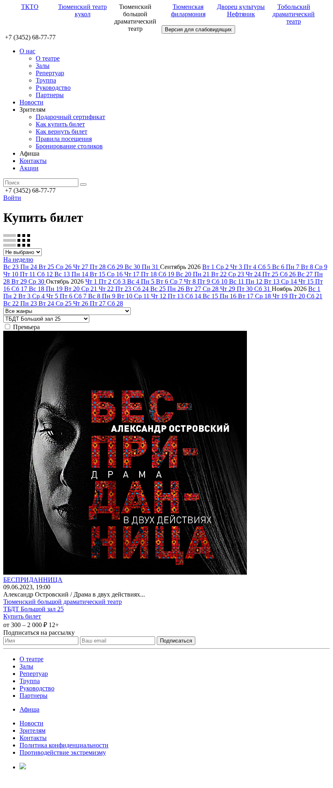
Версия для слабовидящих (198, 29)
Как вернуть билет (61, 131)
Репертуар (50, 72)
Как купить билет (60, 124)
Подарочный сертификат (70, 116)
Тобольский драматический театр (293, 14)
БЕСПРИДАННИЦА (33, 579)
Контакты (33, 160)
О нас (27, 51)
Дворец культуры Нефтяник (241, 10)
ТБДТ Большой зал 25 (33, 609)
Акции (29, 168)
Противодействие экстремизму (62, 752)
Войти (12, 197)
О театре (48, 58)
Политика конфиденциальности (63, 745)
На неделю (18, 259)
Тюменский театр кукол (82, 10)
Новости (31, 102)
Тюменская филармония (188, 10)
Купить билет (22, 616)
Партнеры (50, 94)
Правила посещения (64, 138)
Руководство (53, 87)
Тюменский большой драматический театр (62, 601)
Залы (43, 65)
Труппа (46, 80)
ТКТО (30, 6)
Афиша (29, 709)
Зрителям (32, 730)
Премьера (26, 326)
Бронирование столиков (69, 146)
